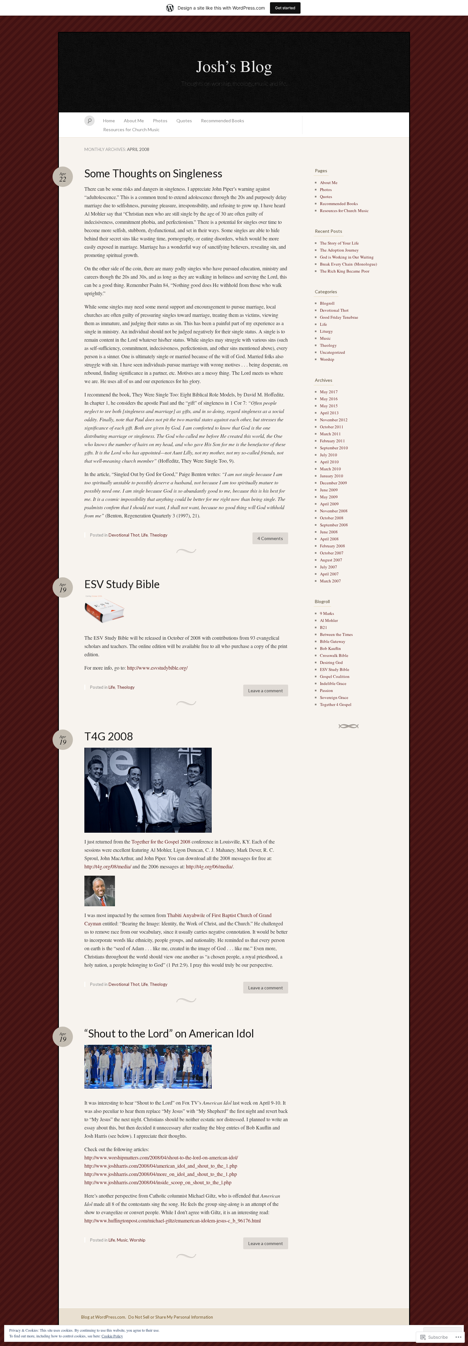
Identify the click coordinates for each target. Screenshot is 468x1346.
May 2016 (329, 399)
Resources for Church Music (131, 129)
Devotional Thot (124, 535)
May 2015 (329, 406)
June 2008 (329, 532)
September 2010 (334, 448)
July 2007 (328, 567)
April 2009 (329, 504)
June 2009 (329, 490)
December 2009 (333, 483)
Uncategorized (332, 352)
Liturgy (326, 331)
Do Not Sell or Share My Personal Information (170, 1317)
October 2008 (332, 518)
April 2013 (329, 413)
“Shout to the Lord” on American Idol (169, 1033)
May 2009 (329, 497)
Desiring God (331, 662)
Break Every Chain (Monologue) (348, 264)
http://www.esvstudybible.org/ (157, 667)
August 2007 (331, 560)
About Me (134, 120)
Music (122, 1240)
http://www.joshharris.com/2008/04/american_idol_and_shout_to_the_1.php (160, 1165)
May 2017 (329, 392)
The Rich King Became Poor (344, 271)
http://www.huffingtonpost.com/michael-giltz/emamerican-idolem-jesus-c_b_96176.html (172, 1220)
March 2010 (330, 469)
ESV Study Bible (122, 583)
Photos (160, 120)
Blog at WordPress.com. (103, 1317)
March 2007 (330, 581)
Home (109, 120)
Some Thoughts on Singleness (153, 173)
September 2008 (334, 525)
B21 (323, 627)
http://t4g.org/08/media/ (107, 866)
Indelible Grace (333, 683)
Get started (285, 7)
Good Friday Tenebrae (339, 317)
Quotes (184, 120)
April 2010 (329, 462)
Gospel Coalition (335, 676)
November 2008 (334, 511)
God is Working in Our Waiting (347, 257)
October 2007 (332, 553)
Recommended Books (222, 120)
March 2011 (330, 434)
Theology (158, 535)
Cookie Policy (112, 1335)
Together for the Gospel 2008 (160, 841)
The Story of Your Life (339, 243)
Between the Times (336, 634)
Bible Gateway (332, 641)
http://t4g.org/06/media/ (209, 866)
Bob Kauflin (330, 648)
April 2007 (329, 574)
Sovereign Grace (334, 697)
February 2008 (332, 546)
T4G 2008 (108, 736)
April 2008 (329, 539)
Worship (137, 1240)
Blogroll (327, 303)
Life (144, 535)
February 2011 (332, 441)
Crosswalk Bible (334, 655)
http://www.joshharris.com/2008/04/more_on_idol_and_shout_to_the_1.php (160, 1174)
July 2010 (328, 455)
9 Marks (327, 613)
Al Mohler (329, 620)
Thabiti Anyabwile (186, 915)
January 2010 (331, 476)
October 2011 (332, 427)
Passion (326, 690)
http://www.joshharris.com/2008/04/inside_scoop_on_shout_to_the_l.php (157, 1182)
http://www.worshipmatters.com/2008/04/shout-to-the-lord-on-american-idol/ (161, 1157)
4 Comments (270, 538)
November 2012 (334, 420)
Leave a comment (265, 690)
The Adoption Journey (339, 250)
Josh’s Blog (234, 65)
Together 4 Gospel (335, 704)
